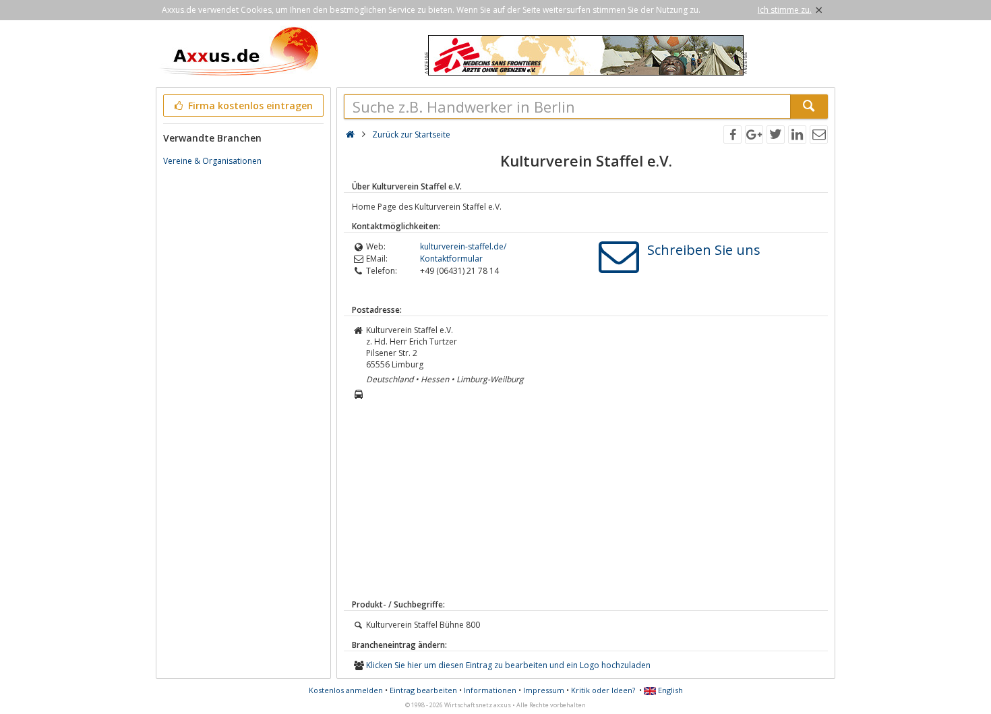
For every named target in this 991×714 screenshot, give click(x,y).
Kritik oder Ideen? (603, 690)
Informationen (490, 690)
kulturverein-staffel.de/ (463, 246)
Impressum (543, 690)
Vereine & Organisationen (212, 161)
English (669, 690)
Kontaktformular (451, 258)
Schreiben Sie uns (703, 250)
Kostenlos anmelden (346, 690)
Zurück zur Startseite (411, 134)
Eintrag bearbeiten (423, 690)
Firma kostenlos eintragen (249, 105)
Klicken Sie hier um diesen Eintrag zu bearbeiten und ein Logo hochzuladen (508, 665)
